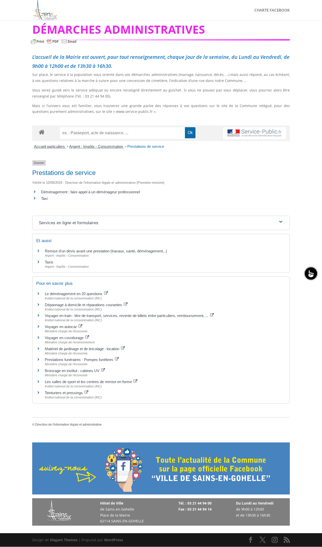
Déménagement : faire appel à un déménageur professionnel (90, 192)
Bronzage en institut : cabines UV (72, 371)
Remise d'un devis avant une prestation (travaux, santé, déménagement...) (106, 251)
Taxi (44, 198)
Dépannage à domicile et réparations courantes (84, 305)
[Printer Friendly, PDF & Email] (53, 43)
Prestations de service (145, 146)
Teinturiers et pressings (64, 393)
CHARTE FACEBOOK (272, 10)
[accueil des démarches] (41, 131)
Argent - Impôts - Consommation (96, 146)
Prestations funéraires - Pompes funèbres (79, 359)
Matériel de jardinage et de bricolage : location (82, 349)
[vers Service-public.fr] (254, 133)
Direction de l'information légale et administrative (68, 424)
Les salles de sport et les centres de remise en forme (89, 382)
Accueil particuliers (50, 146)
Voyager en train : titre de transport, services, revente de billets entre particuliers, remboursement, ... (127, 315)
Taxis (49, 262)
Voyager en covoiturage (65, 338)
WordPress (113, 539)
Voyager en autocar (61, 327)
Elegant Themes (63, 539)
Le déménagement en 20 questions (74, 294)
